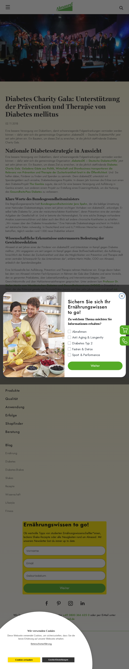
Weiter (95, 365)
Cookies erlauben (24, 660)
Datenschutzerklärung (41, 643)
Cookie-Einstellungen (58, 660)
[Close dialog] (122, 296)
